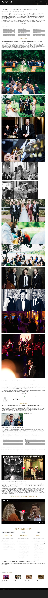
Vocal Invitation (4, 589)
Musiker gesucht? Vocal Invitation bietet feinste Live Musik (6, 580)
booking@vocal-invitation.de (17, 589)
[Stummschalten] (11, 29)
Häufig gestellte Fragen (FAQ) (38, 1)
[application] (9, 30)
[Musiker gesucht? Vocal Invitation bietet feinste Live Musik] (6, 578)
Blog (40, 589)
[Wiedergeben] (3, 29)
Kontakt (29, 1)
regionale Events (43, 589)
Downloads (31, 1)
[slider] (13, 29)
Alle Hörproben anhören (23, 38)
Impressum (34, 589)
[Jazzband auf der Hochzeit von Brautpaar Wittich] (41, 578)
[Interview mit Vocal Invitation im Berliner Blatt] (29, 578)
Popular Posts (4, 572)
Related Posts (9, 572)
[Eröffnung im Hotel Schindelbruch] (18, 578)
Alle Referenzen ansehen (23, 403)
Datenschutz (37, 589)
